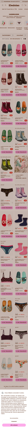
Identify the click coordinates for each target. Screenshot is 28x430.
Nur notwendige (14, 418)
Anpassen (14, 421)
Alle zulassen (14, 425)
